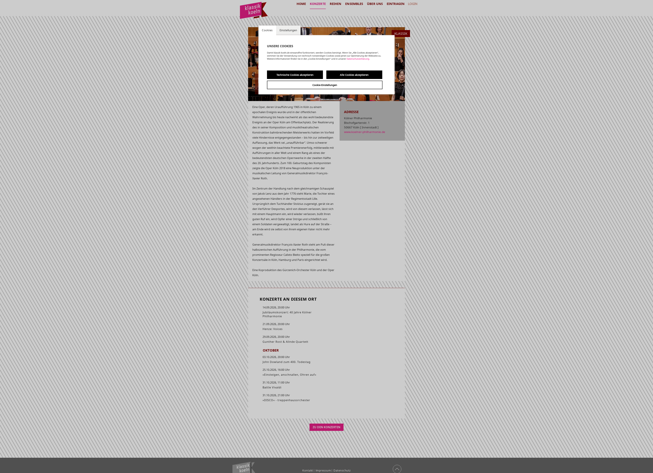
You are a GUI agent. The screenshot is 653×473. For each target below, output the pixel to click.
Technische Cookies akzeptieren (295, 74)
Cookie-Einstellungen (324, 85)
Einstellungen (288, 30)
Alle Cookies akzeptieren (354, 74)
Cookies (267, 30)
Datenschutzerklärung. (358, 58)
